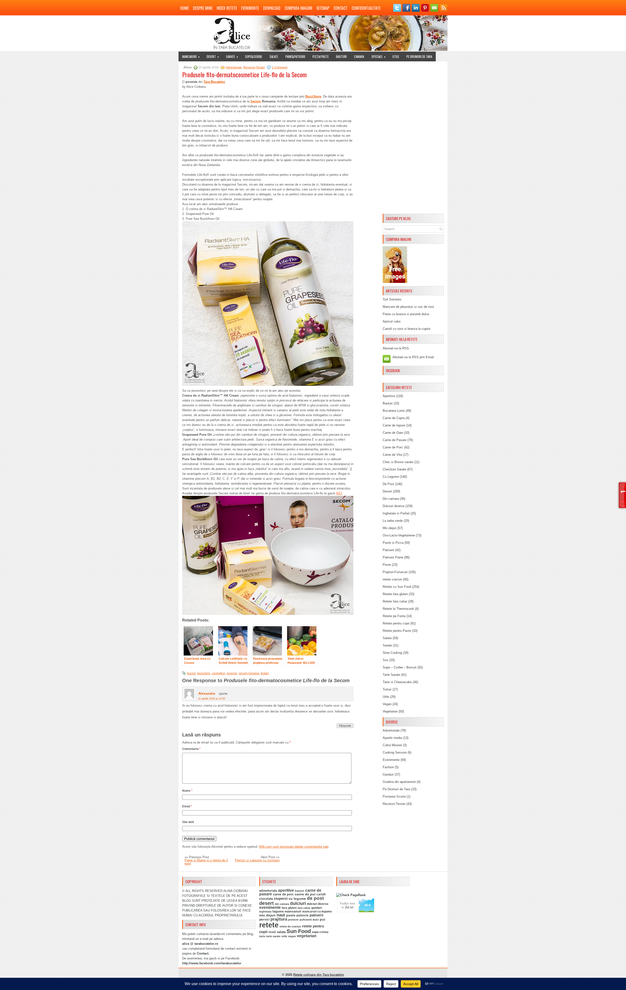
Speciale (378, 56)
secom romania (249, 673)
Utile (395, 56)
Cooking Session (395, 752)
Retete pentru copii (396, 623)
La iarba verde (393, 521)
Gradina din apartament (399, 782)
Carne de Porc (393, 447)
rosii (272, 932)
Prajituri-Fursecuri (395, 572)
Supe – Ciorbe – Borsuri (399, 667)
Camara (359, 56)
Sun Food (299, 931)
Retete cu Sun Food (397, 587)
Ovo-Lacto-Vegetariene (399, 535)
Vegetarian (390, 711)
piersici (264, 919)
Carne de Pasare (394, 440)
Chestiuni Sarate (394, 469)
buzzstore (203, 673)
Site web (188, 822)
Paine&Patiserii (295, 56)
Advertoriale (234, 67)
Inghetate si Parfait (396, 513)
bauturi (299, 890)
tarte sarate (273, 936)
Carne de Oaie (393, 432)
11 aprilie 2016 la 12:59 (211, 698)
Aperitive (389, 396)
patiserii (316, 915)
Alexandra (206, 693)
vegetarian (306, 936)
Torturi (387, 689)
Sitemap (322, 8)
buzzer (191, 673)
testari (265, 673)
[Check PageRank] (351, 895)
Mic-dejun (389, 528)
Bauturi (341, 56)
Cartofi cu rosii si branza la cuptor (406, 329)
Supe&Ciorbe (253, 56)
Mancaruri (191, 56)
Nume (187, 790)
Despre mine (202, 8)
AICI (339, 493)
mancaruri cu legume (317, 911)
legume (278, 911)
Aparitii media (392, 738)
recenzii (232, 673)
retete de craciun (290, 926)
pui (322, 919)
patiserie (302, 915)
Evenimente (250, 8)
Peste (387, 565)
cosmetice (218, 673)
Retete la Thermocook (398, 609)
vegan (292, 936)
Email (187, 806)
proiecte (293, 919)
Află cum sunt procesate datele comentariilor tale (293, 846)
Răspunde (345, 725)
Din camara (391, 499)
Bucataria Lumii (394, 410)
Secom (255, 101)
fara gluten (289, 907)
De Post (388, 484)
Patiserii (388, 550)
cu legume (297, 899)
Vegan (387, 704)
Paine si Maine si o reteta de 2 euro (206, 862)
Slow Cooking (392, 653)
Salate (273, 56)
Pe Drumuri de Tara (419, 56)
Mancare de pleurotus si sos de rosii (408, 307)
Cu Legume (391, 476)
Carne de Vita (392, 454)
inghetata (265, 911)
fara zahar (304, 907)
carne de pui (305, 894)
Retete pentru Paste (397, 631)
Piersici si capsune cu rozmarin (257, 860)
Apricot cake (392, 321)
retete (269, 925)
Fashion (388, 767)
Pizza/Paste (321, 56)
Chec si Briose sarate (398, 462)
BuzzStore (313, 96)
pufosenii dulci (309, 919)
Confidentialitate (366, 8)
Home (184, 8)
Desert (213, 56)
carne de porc (283, 894)
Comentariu (191, 749)
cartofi (320, 894)
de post (315, 898)
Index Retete (227, 8)
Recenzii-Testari (254, 67)
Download (271, 8)
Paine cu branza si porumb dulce (406, 314)
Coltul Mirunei (392, 745)
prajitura (278, 919)
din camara (282, 903)
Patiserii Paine (393, 557)
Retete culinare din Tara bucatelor (318, 975)
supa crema (320, 932)
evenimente (270, 907)
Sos (385, 660)
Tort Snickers (392, 299)
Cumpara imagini (298, 8)
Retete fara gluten (395, 594)
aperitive (286, 890)
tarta (262, 936)
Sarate (232, 56)
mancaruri (293, 911)
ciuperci (281, 899)
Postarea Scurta (394, 796)
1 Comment (279, 67)
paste (290, 915)
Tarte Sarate (391, 675)
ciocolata (266, 899)
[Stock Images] (395, 282)
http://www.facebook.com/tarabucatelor (211, 963)
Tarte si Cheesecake (397, 682)
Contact (340, 8)
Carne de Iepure (394, 425)
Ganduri (388, 774)
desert (266, 903)
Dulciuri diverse (393, 506)
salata (281, 932)
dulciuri (298, 903)
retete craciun (392, 579)
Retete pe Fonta (394, 616)
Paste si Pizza (393, 543)
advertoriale (268, 890)
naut (281, 915)
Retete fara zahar (395, 601)
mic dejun (267, 915)
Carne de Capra (394, 418)
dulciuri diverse (317, 903)
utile (284, 936)
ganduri (316, 908)
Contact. (203, 953)
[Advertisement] (413, 138)
